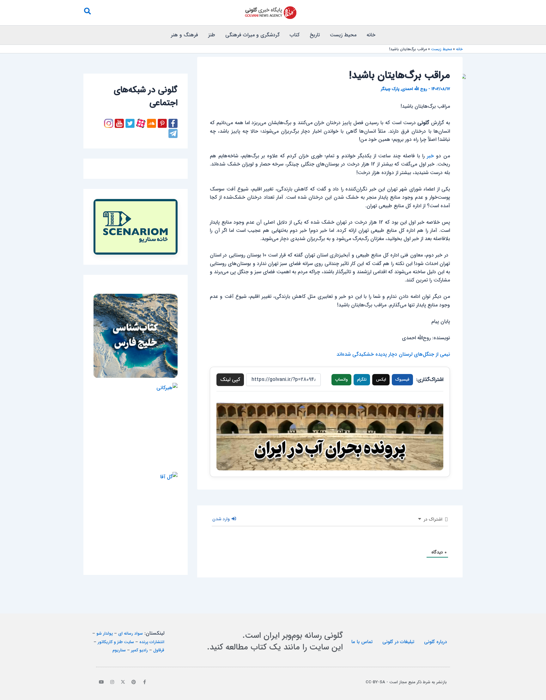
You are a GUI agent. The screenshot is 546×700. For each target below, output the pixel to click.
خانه (371, 35)
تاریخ (315, 35)
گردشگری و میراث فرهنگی (252, 35)
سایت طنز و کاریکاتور (116, 642)
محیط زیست (343, 35)
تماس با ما (362, 642)
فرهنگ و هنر (184, 35)
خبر (430, 156)
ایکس (381, 379)
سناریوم (119, 650)
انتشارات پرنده (151, 642)
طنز (211, 35)
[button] (87, 12)
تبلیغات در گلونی (398, 642)
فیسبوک (402, 379)
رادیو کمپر (139, 650)
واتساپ (341, 379)
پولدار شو (104, 633)
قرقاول (158, 650)
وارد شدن (221, 519)
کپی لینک (230, 379)
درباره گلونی (435, 642)
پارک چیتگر (390, 89)
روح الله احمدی (414, 89)
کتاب (295, 35)
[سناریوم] (136, 227)
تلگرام (362, 379)
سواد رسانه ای (130, 633)
